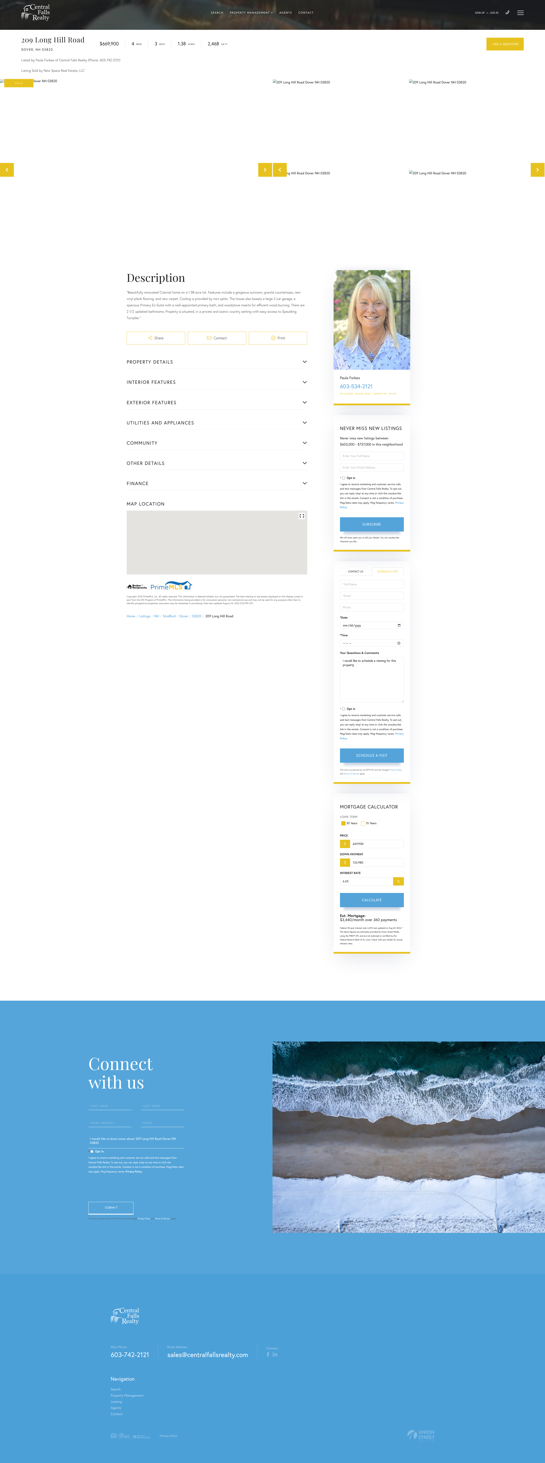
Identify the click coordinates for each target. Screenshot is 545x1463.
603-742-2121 (130, 1354)
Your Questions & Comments (359, 653)
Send (110, 1208)
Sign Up (480, 12)
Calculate (372, 900)
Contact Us (355, 571)
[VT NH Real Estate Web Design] (420, 1436)
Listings (144, 616)
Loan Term (349, 817)
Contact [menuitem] (306, 12)
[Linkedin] (275, 1355)
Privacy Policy (395, 769)
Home (131, 616)
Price (344, 835)
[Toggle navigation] (520, 13)
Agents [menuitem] (285, 12)
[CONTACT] (505, 44)
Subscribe (371, 524)
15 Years (371, 823)
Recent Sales (363, 393)
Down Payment (351, 854)
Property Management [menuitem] (250, 12)
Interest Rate (350, 873)
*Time (344, 635)
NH (156, 616)
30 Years (351, 823)
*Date (344, 617)
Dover (183, 616)
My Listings (346, 393)
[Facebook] (268, 1355)
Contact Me (380, 393)
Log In (494, 12)
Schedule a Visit (387, 571)
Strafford (169, 616)
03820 (197, 616)
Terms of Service (351, 773)
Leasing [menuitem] (116, 1402)
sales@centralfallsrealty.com (207, 1354)
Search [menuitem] (217, 12)
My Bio (393, 393)
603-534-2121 (356, 386)
